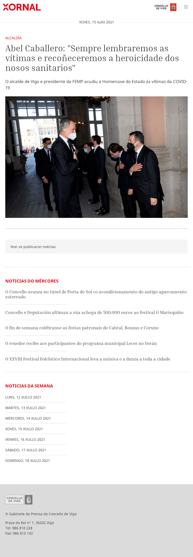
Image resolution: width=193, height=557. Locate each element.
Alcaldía (13, 37)
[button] (186, 7)
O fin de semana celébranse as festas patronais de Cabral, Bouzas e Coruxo (82, 327)
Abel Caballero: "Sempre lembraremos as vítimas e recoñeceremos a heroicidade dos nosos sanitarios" (92, 58)
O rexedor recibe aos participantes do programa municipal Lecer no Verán (81, 343)
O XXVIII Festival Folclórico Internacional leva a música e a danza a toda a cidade (87, 359)
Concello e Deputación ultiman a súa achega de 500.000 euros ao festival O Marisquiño (94, 312)
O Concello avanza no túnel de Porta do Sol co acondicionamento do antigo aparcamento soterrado (96, 294)
